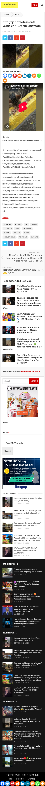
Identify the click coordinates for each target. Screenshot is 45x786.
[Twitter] (10, 76)
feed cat (7, 233)
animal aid (7, 224)
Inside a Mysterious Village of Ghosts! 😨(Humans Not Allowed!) (28, 708)
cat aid (34, 224)
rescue (26, 233)
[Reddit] (19, 76)
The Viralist (16, 775)
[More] (5, 80)
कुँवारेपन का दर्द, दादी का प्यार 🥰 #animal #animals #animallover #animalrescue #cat (27, 596)
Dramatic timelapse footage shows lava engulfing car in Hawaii (28, 570)
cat (26, 224)
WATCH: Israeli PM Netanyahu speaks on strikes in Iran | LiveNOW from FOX (26, 608)
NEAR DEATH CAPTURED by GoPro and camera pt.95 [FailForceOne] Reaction (27, 513)
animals (18, 224)
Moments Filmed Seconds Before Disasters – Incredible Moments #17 (28, 748)
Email (6, 432)
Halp (17, 14)
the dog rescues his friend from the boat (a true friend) (27, 639)
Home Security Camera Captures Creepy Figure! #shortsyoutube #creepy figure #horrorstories (27, 621)
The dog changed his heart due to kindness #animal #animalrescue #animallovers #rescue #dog (22, 302)
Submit (7, 451)
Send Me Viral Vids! (14, 443)
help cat (17, 233)
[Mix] (34, 76)
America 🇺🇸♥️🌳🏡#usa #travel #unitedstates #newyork (27, 759)
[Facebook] (5, 76)
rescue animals (9, 237)
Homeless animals (9, 32)
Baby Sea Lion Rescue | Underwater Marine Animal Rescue (28, 330)
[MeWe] (29, 76)
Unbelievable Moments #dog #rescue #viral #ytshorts (29, 289)
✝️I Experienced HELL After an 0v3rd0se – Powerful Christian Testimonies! (26, 584)
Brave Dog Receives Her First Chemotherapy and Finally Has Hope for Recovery (29, 359)
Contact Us (20, 779)
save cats (34, 237)
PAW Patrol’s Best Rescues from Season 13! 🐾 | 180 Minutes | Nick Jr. (29, 318)
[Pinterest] (14, 76)
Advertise (31, 779)
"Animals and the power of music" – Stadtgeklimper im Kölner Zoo (28, 664)
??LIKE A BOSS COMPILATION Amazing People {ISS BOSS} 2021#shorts (25, 550)
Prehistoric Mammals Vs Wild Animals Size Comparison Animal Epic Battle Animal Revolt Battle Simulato (27, 735)
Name (6, 422)
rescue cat (23, 237)
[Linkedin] (24, 76)
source (5, 217)
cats (17, 228)
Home (6, 14)
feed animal (27, 228)
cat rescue (8, 228)
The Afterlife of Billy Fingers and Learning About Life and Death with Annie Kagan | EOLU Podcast (24, 258)
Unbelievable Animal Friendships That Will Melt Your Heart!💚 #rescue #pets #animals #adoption (22, 344)
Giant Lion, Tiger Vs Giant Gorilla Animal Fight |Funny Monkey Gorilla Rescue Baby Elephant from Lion (27, 537)
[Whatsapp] (39, 76)
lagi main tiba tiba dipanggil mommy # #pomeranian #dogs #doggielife (27, 721)
